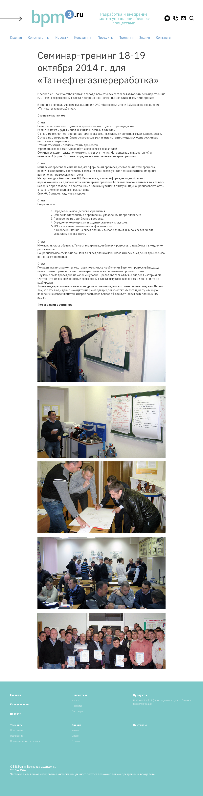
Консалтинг (83, 37)
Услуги (75, 700)
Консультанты (38, 37)
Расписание (16, 735)
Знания (144, 37)
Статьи (76, 741)
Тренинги (126, 37)
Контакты (163, 37)
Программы (17, 730)
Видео (75, 735)
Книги (75, 730)
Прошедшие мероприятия (25, 741)
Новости (61, 37)
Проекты (77, 705)
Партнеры (77, 711)
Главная (16, 37)
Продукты (105, 37)
